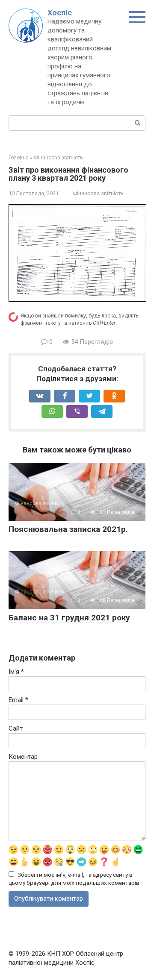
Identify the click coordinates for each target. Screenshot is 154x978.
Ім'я (16, 671)
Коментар (23, 757)
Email (18, 700)
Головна (19, 158)
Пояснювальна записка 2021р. (68, 529)
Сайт (16, 728)
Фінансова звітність (58, 158)
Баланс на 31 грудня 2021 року (69, 618)
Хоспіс (59, 12)
